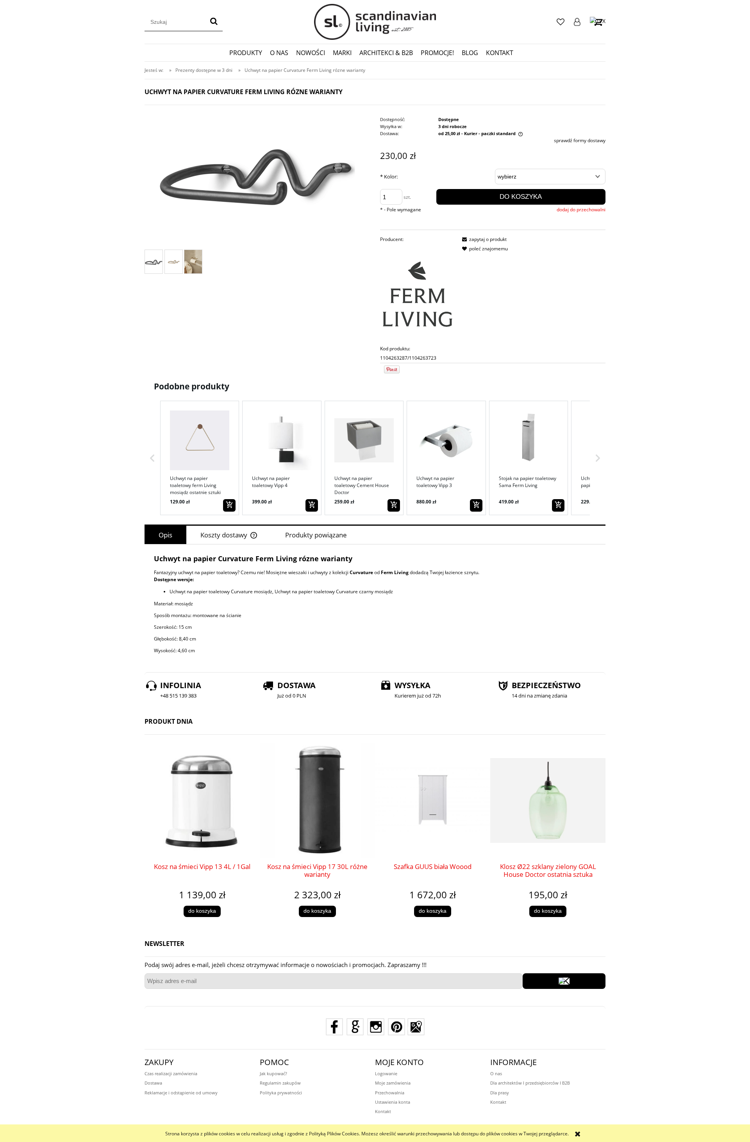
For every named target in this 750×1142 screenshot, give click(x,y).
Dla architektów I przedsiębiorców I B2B (530, 1083)
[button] (152, 457)
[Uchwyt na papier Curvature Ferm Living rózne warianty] (153, 262)
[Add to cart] (229, 505)
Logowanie (577, 22)
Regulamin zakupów (280, 1083)
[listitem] (199, 458)
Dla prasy (499, 1093)
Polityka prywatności (281, 1093)
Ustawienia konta (392, 1102)
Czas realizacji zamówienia (171, 1073)
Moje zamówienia (393, 1083)
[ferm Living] (417, 294)
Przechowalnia (389, 1093)
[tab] (165, 535)
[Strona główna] (375, 22)
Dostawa (153, 1083)
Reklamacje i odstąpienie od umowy (181, 1093)
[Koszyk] (597, 22)
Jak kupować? (273, 1073)
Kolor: (389, 176)
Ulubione (560, 22)
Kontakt (383, 1111)
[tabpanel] (375, 604)
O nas (496, 1073)
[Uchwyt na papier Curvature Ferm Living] (173, 261)
